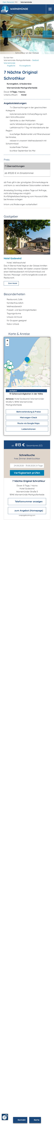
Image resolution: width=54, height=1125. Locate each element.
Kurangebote (25, 66)
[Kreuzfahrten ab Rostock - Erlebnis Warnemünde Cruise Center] (11, 368)
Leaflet (19, 386)
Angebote (11, 66)
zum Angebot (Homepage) (28, 510)
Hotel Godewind (12, 258)
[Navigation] (50, 9)
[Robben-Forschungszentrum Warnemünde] (11, 364)
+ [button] (7, 340)
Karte (36, 1120)
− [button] (7, 344)
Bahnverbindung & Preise (28, 411)
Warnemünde (26, 2)
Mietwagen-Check (28, 417)
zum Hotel (12, 283)
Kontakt (21, 1120)
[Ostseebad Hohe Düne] (12, 367)
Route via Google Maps (28, 423)
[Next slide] (47, 34)
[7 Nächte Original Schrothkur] (28, 360)
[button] (19, 9)
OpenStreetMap (36, 386)
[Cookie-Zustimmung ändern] (5, 1117)
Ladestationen (28, 429)
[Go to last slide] (7, 34)
